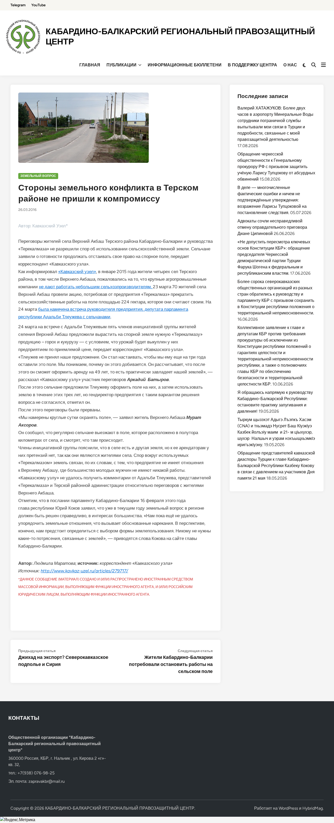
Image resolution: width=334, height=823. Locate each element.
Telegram (18, 5)
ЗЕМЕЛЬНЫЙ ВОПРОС (38, 176)
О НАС (290, 64)
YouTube (38, 5)
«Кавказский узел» (77, 271)
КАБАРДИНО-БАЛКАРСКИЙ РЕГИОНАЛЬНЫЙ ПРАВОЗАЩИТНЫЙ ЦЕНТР (119, 808)
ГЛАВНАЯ (89, 64)
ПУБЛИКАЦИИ (121, 64)
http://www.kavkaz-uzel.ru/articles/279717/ (84, 570)
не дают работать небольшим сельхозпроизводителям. (96, 286)
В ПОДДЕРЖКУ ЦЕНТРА (252, 64)
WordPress (288, 808)
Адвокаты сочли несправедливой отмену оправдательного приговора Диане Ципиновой (272, 227)
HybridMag (312, 808)
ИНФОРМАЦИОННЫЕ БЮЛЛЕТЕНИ (185, 64)
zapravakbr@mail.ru (46, 781)
